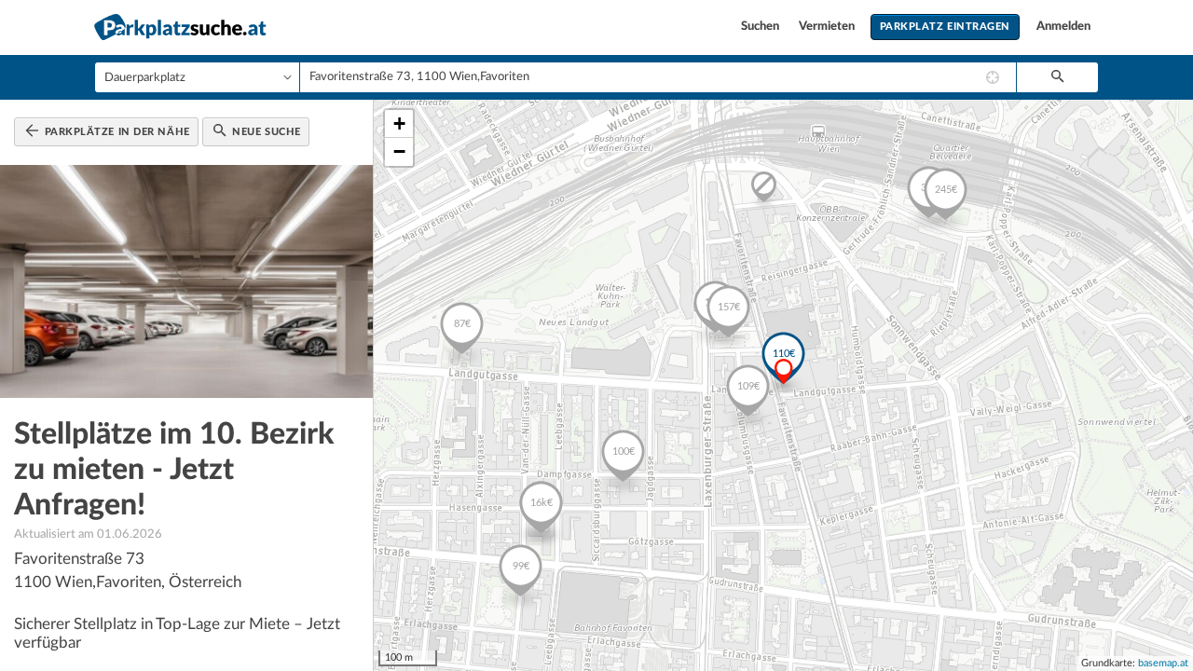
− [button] (399, 151)
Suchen (761, 27)
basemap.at (1163, 663)
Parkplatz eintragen (945, 26)
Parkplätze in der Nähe (115, 132)
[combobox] (658, 77)
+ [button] (399, 123)
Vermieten (828, 27)
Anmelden (1063, 27)
